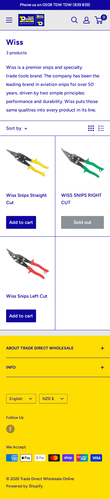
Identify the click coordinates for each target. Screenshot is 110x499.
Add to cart (21, 222)
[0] (99, 20)
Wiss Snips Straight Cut (26, 199)
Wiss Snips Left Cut (26, 296)
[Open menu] (9, 20)
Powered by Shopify (24, 486)
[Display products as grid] (91, 128)
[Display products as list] (101, 128)
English (15, 398)
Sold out (82, 222)
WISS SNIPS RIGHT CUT (81, 199)
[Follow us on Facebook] (10, 429)
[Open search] (74, 20)
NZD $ (48, 398)
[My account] (86, 20)
